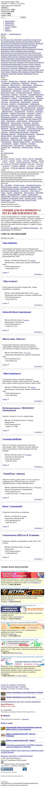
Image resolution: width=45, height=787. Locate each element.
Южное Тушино (30, 119)
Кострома (28, 53)
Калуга (13, 51)
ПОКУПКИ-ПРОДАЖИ (9, 687)
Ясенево (36, 147)
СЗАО (23, 115)
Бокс (39, 189)
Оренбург (20, 62)
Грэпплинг (23, 191)
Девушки (22, 166)
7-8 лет (24, 159)
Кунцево (25, 91)
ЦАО (39, 119)
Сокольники (18, 89)
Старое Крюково (24, 98)
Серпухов (13, 68)
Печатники (27, 140)
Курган (20, 55)
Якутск (35, 74)
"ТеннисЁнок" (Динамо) (14, 474)
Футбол (33, 200)
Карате (9, 193)
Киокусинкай (28, 193)
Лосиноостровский (27, 109)
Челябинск (4, 74)
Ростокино (38, 111)
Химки (32, 72)
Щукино (20, 119)
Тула (2, 72)
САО (33, 98)
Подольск (24, 64)
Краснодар (4, 55)
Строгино (37, 117)
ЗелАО (31, 96)
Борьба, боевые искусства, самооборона (22, 189)
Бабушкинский (29, 108)
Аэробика (4, 189)
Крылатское (17, 91)
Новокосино (37, 85)
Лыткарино (38, 55)
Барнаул (19, 41)
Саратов (38, 66)
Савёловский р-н (15, 34)
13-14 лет (39, 164)
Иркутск (25, 49)
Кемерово (19, 51)
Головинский (13, 102)
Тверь (30, 70)
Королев (21, 53)
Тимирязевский (12, 106)
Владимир (23, 43)
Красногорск (36, 53)
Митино (37, 115)
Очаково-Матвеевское (23, 92)
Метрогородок (15, 85)
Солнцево (22, 94)
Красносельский (34, 121)
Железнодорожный (29, 47)
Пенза (26, 62)
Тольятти (36, 70)
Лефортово (13, 138)
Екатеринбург (17, 47)
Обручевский (18, 145)
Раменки (14, 94)
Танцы (21, 198)
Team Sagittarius (10, 243)
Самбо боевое (32, 194)
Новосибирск (26, 60)
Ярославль (4, 75)
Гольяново (5, 83)
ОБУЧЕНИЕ (21, 685)
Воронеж (10, 45)
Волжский (39, 43)
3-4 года (11, 159)
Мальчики (38, 159)
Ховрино (22, 106)
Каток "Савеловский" (13, 506)
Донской (38, 126)
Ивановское (15, 83)
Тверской (34, 123)
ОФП (40, 196)
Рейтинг (27, 228)
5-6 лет (18, 159)
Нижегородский (16, 140)
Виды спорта (9, 25)
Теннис (27, 200)
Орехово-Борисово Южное (18, 132)
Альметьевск (27, 40)
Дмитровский (25, 102)
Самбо (23, 194)
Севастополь (5, 68)
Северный (30, 113)
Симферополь (23, 68)
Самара (25, 66)
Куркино (29, 115)
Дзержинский (25, 45)
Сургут (12, 70)
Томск (41, 70)
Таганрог (18, 70)
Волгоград (31, 43)
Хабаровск (25, 72)
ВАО (5, 81)
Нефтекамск (10, 58)
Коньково (23, 143)
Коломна (32, 51)
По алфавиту (14, 228)
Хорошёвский (32, 106)
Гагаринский (6, 143)
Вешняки (22, 81)
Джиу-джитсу (34, 191)
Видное (37, 41)
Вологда (4, 45)
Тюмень (7, 72)
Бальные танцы (30, 198)
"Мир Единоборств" (12, 373)
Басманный (10, 121)
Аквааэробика (35, 187)
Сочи (37, 68)
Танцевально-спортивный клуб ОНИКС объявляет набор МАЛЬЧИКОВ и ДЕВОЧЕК (24, 746)
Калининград (5, 51)
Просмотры (34, 228)
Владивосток (5, 43)
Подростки (27, 162)
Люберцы (4, 57)
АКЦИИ (4, 689)
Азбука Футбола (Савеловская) (17, 312)
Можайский (35, 91)
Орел (15, 62)
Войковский (28, 100)
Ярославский (15, 115)
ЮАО (20, 125)
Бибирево (40, 108)
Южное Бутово (27, 147)
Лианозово (14, 109)
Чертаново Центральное (25, 134)
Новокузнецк (5, 60)
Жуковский (5, 49)
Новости (8, 30)
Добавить (5, 7)
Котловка (31, 143)
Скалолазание (13, 198)
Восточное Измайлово (35, 81)
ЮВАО (9, 136)
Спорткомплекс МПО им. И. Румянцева (21, 535)
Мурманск (22, 57)
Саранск (32, 66)
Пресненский (15, 123)
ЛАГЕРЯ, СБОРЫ (22, 689)
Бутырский (5, 109)
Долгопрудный (6, 47)
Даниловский (29, 126)
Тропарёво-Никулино (35, 94)
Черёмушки (15, 147)
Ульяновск (14, 72)
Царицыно (33, 132)
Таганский (25, 123)
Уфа (19, 72)
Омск (11, 62)
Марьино (31, 138)
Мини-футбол (32, 196)
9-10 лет (30, 159)
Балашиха (12, 41)
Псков (31, 64)
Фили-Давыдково (22, 96)
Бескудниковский (15, 100)
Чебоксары (39, 72)
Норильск (35, 60)
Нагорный (21, 130)
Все (2, 40)
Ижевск (19, 49)
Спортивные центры (33, 185)
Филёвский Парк (7, 96)
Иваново (12, 49)
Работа (7, 28)
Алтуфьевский (17, 108)
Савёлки (13, 98)
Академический (36, 142)
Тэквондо (23, 196)
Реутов (3, 66)
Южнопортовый (18, 142)
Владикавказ (15, 43)
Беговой (4, 100)
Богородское (13, 81)
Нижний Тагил (34, 58)
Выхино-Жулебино (19, 136)
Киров (26, 51)
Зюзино (15, 143)
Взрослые (21, 168)
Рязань (20, 66)
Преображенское (13, 87)
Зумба (39, 198)
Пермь (31, 62)
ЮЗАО (27, 142)
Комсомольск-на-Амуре (9, 53)
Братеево (19, 126)
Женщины (38, 168)
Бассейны (8, 185)
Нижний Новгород (22, 58)
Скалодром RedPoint (12, 439)
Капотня (31, 136)
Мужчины (30, 168)
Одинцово (4, 62)
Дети (5, 159)
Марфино (39, 109)
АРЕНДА (22, 687)
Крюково (38, 96)
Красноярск (13, 55)
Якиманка (14, 125)
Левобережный (22, 104)
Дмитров (34, 45)
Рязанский (37, 140)
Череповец (13, 74)
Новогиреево (26, 85)
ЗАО (24, 89)
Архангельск (36, 40)
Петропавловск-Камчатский (11, 64)
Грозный (17, 45)
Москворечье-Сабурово (18, 128)
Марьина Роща (7, 111)
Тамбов (25, 70)
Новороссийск (16, 60)
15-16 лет (7, 164)
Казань (40, 49)
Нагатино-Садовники (35, 128)
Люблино (23, 138)
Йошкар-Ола (33, 49)
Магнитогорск (13, 57)
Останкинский (19, 111)
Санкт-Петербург (16, 40)
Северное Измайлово (28, 87)
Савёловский (34, 104)
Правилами (25, 719)
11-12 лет (34, 162)
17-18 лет (15, 164)
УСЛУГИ (11, 689)
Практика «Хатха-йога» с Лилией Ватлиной (17, 756)
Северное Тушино (25, 117)
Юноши (22, 164)
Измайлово (24, 83)
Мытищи (30, 57)
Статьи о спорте (11, 27)
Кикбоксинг (17, 193)
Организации (10, 21)
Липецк (30, 55)
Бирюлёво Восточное (31, 125)
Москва (3, 34)
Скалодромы (24, 187)
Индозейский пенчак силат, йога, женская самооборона (21, 702)
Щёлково (20, 74)
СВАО (40, 106)
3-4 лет (4, 160)
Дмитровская (8, 153)
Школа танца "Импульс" (14, 339)
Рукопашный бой (13, 194)
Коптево (12, 104)
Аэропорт (39, 98)
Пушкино (37, 64)
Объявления (9, 23)
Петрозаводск (39, 62)
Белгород (25, 41)
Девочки (33, 160)
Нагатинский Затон (8, 130)
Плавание (4, 198)
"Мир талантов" (10, 281)
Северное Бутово (31, 145)
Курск (25, 55)
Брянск (31, 41)
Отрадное (29, 111)
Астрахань (4, 41)
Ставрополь (5, 70)
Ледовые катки (18, 185)
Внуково (30, 89)
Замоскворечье (21, 121)
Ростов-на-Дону (12, 66)
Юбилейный (28, 74)
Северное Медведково (17, 113)
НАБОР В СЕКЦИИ (8, 685)
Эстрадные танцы (18, 200)
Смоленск (31, 68)
